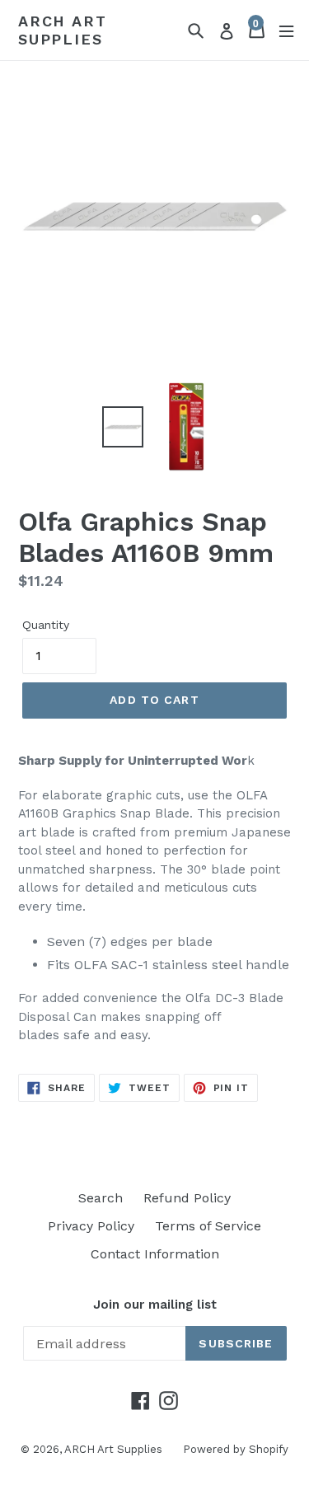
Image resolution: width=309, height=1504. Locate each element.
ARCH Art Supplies (62, 30)
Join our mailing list (155, 1304)
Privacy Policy (91, 1226)
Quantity (45, 624)
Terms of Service (208, 1226)
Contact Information (155, 1254)
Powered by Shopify (235, 1449)
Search (100, 1198)
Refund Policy (187, 1198)
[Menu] (286, 30)
